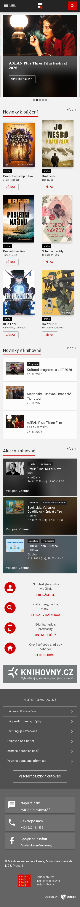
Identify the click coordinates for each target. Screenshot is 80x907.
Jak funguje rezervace (22, 731)
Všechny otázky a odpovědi (40, 776)
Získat (10, 186)
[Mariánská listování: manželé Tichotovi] (13, 396)
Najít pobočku (46, 655)
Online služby (45, 635)
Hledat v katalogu (45, 615)
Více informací (22, 79)
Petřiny (32, 516)
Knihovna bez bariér (20, 741)
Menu (10, 5)
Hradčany (34, 477)
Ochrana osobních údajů (23, 751)
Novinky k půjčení (20, 112)
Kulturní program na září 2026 (49, 370)
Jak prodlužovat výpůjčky (24, 721)
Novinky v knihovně (22, 350)
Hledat (71, 6)
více (70, 109)
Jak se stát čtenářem (21, 711)
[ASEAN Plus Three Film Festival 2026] (13, 425)
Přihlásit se (45, 594)
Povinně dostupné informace (26, 761)
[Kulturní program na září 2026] (13, 369)
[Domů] (40, 6)
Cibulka (32, 554)
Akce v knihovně (19, 451)
